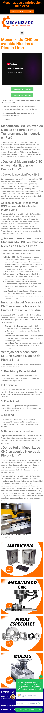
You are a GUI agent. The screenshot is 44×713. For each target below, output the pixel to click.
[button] (22, 33)
